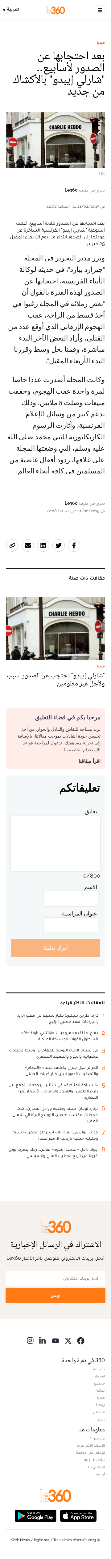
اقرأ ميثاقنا (90, 761)
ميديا (101, 42)
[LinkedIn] (43, 1340)
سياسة (99, 1369)
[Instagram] (30, 1340)
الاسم (90, 887)
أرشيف (99, 1474)
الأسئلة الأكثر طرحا (91, 1445)
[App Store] (78, 1515)
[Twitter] (68, 1340)
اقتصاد (99, 1376)
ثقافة (101, 1390)
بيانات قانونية (94, 1459)
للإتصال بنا (96, 1467)
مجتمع (99, 1383)
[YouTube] (55, 1340)
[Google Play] (35, 1515)
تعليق (91, 811)
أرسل (55, 1295)
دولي (101, 1419)
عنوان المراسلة (79, 913)
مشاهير (99, 1412)
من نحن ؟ (97, 1438)
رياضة (100, 1405)
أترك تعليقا (55, 947)
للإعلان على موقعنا (90, 1452)
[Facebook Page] (80, 1340)
